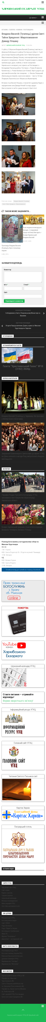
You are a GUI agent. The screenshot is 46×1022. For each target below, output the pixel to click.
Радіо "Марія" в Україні (9, 928)
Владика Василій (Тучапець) (21, 201)
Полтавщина (28, 30)
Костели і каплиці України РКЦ (12, 953)
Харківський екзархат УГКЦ (15, 45)
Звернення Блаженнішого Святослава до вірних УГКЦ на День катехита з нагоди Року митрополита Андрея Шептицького (23, 456)
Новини (19, 30)
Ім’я (6, 285)
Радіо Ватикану (7, 926)
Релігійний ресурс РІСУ (10, 951)
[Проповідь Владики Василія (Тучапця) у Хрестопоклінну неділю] (12, 229)
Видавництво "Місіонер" (10, 964)
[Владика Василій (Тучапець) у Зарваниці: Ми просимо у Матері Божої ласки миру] (23, 397)
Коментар (7, 270)
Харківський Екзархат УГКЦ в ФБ (13, 976)
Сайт (5, 292)
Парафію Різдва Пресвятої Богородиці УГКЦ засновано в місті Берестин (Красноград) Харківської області (19, 498)
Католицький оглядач (9, 920)
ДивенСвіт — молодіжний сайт (12, 939)
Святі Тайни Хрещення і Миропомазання (13, 204)
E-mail (26, 285)
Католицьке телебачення (10, 931)
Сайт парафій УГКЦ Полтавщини (13, 994)
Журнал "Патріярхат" (9, 936)
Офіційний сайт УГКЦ (9, 888)
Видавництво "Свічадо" (10, 961)
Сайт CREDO (6, 923)
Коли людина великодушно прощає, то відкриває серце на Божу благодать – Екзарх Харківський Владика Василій (32, 232)
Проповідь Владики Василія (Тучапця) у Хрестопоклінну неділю (11, 248)
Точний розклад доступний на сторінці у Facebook (23, 570)
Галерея (12, 30)
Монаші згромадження (10, 901)
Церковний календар (9, 898)
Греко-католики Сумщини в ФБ (12, 997)
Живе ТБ (4, 934)
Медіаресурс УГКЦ (8, 918)
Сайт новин (5, 890)
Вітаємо (5, 30)
